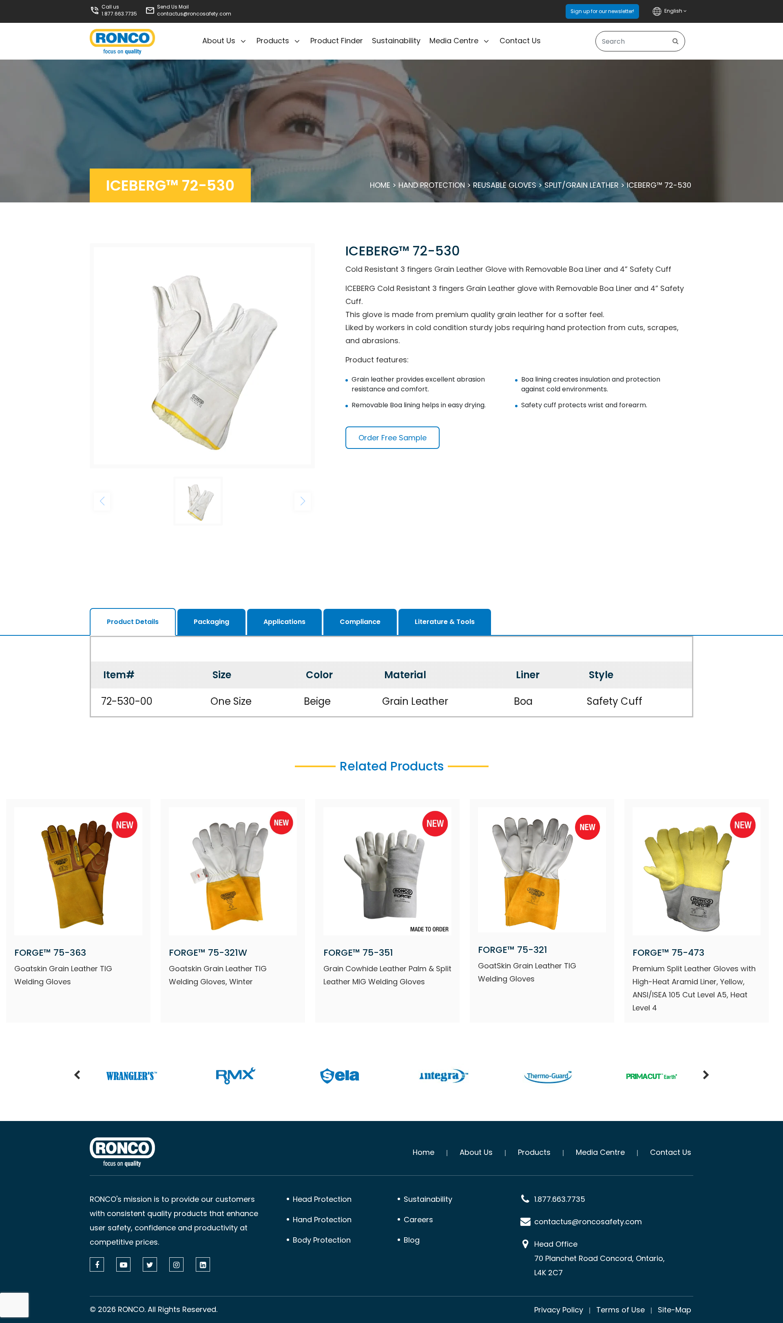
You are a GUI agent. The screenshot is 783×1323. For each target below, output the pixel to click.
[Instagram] (176, 1264)
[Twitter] (150, 1264)
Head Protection (322, 1199)
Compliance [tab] (360, 621)
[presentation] (76, 1075)
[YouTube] (123, 1264)
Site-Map (674, 1310)
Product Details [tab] (133, 621)
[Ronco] (122, 1152)
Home (380, 185)
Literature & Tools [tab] (445, 621)
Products (273, 41)
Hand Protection (431, 185)
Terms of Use (620, 1310)
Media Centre (453, 41)
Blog (412, 1240)
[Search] (675, 41)
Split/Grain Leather (581, 185)
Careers (418, 1219)
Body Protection (322, 1240)
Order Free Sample (392, 438)
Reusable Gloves (504, 185)
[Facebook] (97, 1264)
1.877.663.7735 (119, 13)
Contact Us (520, 41)
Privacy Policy (558, 1310)
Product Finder (336, 41)
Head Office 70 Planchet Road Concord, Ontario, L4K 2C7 (599, 1258)
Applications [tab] (284, 621)
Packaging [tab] (211, 621)
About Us (476, 1152)
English (673, 10)
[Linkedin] (203, 1264)
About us (218, 41)
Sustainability (396, 41)
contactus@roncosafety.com (194, 13)
